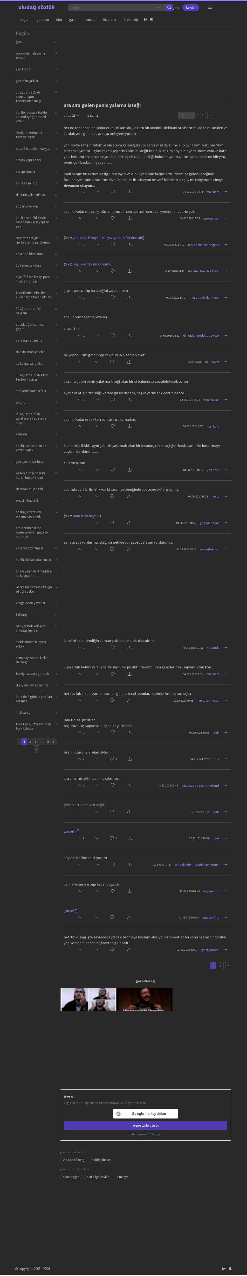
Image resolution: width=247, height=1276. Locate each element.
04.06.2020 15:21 (190, 400)
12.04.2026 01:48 (161, 865)
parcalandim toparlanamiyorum (197, 864)
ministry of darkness (205, 297)
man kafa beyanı (86, 515)
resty (216, 496)
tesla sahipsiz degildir (204, 245)
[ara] (169, 7)
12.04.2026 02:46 (190, 891)
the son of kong (73, 1160)
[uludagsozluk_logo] (37, 7)
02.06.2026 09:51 (187, 949)
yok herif (213, 470)
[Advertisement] (145, 60)
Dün (59, 19)
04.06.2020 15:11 (169, 335)
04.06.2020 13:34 (193, 192)
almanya (122, 1177)
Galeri (73, 19)
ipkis (216, 732)
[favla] (113, 192)
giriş (176, 7)
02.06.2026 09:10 (189, 917)
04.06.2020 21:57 (193, 647)
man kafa (213, 192)
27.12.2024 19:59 (199, 838)
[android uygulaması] (146, 19)
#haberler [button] (109, 19)
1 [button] (116, 759)
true (216, 759)
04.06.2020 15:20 (198, 362)
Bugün (24, 19)
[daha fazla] (210, 7)
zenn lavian (212, 400)
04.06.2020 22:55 (193, 674)
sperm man (211, 218)
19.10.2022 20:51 (183, 700)
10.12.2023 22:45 (168, 785)
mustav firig (211, 917)
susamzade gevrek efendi (201, 785)
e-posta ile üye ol (145, 1125)
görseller (143, 981)
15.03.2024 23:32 (199, 812)
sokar (215, 362)
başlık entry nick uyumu (92, 264)
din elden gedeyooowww (201, 335)
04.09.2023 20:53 (199, 732)
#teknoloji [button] (131, 19)
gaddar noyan (210, 523)
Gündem (43, 19)
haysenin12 (211, 891)
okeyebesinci (210, 549)
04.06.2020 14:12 (175, 271)
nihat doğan (71, 1177)
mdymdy (213, 647)
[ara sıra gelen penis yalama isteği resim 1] (88, 999)
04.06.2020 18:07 (193, 426)
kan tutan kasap (208, 700)
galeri (92, 115)
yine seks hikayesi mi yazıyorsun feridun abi (108, 237)
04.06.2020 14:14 (176, 297)
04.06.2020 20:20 (186, 549)
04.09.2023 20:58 (200, 759)
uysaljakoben (210, 950)
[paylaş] (129, 192)
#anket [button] (90, 19)
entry (69, 115)
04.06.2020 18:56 (186, 523)
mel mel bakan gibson (204, 271)
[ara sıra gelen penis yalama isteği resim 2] (144, 999)
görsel (69, 831)
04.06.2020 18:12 (193, 470)
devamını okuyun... (79, 185)
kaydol (190, 8)
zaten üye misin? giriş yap (145, 1134)
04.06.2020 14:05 (190, 218)
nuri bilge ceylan (98, 1177)
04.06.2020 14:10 (174, 244)
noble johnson (101, 1160)
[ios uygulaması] (151, 19)
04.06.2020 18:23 (198, 496)
